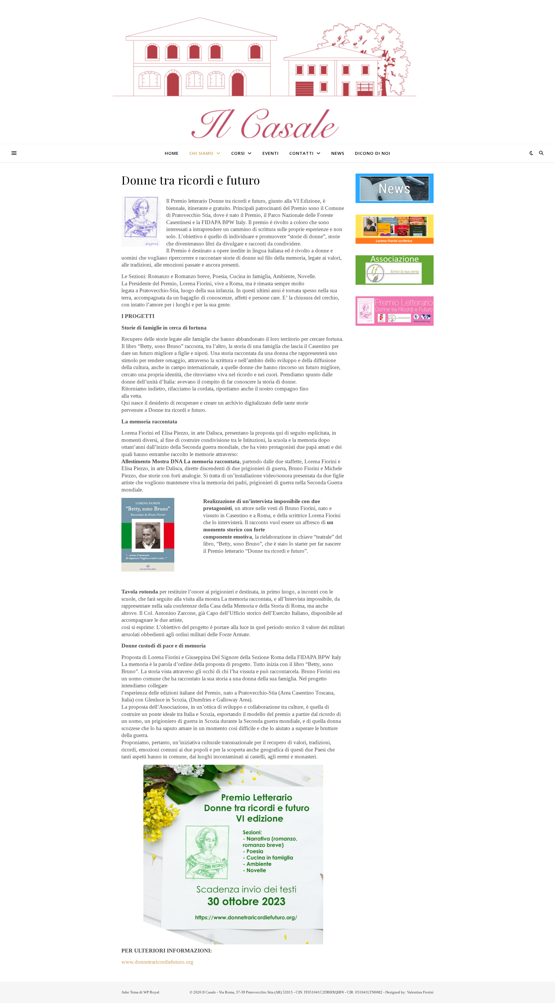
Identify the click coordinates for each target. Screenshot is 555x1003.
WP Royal (151, 992)
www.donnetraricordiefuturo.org (157, 962)
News (337, 153)
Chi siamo (201, 153)
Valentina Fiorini (420, 992)
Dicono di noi (372, 153)
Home (172, 153)
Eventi (270, 153)
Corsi (238, 153)
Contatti (301, 153)
